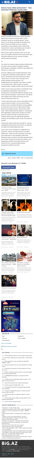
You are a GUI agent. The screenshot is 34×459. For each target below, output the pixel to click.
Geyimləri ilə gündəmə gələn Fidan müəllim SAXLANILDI (16, 409)
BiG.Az (3, 149)
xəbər (21, 52)
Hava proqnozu (6, 340)
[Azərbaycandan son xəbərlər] (9, 346)
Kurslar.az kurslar (5, 169)
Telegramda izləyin (10, 153)
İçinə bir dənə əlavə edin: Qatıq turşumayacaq (16, 382)
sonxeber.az (9, 451)
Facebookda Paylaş (8, 167)
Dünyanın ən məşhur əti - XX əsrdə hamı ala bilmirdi (15, 420)
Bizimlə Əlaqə (16, 451)
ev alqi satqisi (7, 343)
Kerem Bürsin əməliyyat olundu (13, 401)
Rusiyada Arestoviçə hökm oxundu (11, 435)
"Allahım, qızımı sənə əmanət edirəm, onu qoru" (14, 416)
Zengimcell (20, 336)
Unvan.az (4, 338)
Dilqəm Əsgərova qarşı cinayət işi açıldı (12, 426)
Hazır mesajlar (21, 338)
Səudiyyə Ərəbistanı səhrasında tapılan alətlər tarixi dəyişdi (17, 430)
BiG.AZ (3, 52)
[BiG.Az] (11, 2)
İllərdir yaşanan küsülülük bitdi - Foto (14, 385)
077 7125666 (22, 163)
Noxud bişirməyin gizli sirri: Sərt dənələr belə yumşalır (18, 355)
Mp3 (3, 336)
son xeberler (12, 449)
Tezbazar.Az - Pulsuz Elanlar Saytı (11, 407)
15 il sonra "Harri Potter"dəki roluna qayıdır (13, 425)
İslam (9, 158)
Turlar (2, 343)
